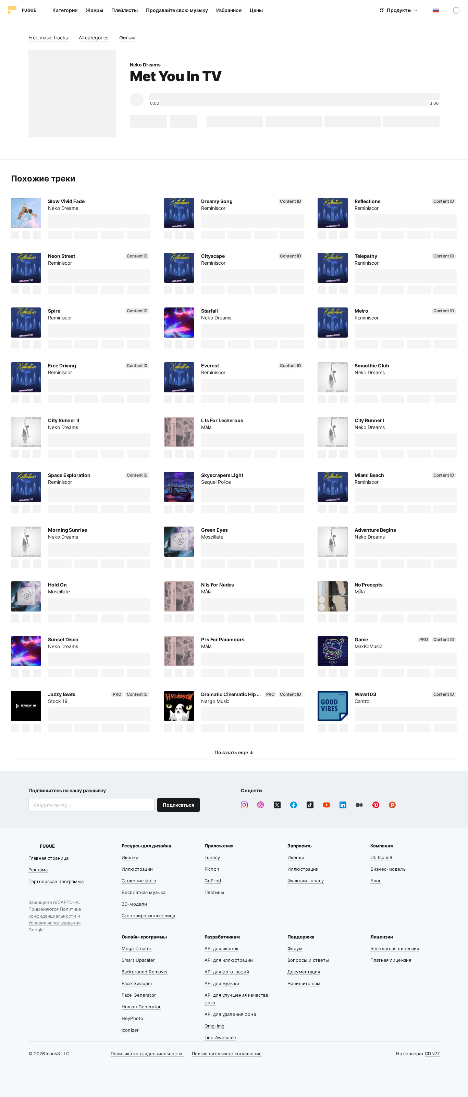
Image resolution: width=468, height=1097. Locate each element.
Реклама (38, 869)
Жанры (94, 10)
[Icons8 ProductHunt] (392, 805)
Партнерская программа (56, 881)
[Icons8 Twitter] (277, 805)
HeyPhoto (132, 1018)
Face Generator (139, 995)
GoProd (213, 880)
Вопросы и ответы (308, 960)
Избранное (229, 10)
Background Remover (145, 971)
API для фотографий (227, 971)
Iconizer (130, 1030)
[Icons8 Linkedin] (343, 805)
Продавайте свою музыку (177, 10)
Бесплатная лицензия (394, 948)
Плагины (214, 892)
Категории (64, 10)
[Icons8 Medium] (359, 805)
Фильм (127, 37)
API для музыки (222, 983)
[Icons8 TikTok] (310, 805)
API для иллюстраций (229, 960)
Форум (295, 948)
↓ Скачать (148, 121)
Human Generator (141, 1006)
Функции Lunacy (305, 880)
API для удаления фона (230, 1014)
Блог (375, 880)
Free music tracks (48, 37)
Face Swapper (137, 983)
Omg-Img (214, 1026)
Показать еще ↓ (234, 752)
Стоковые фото (139, 880)
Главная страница (48, 858)
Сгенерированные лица (148, 915)
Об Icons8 (381, 857)
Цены (256, 10)
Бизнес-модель (388, 869)
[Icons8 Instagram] (244, 805)
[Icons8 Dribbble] (261, 805)
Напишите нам (304, 983)
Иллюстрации (137, 869)
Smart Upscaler (138, 960)
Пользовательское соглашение (227, 1053)
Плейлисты (124, 10)
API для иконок (221, 948)
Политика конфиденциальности (147, 1053)
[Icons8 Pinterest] (376, 805)
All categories (94, 37)
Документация (303, 971)
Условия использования (54, 922)
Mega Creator (137, 948)
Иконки (130, 857)
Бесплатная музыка (143, 892)
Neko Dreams (145, 64)
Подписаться (178, 805)
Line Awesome (220, 1037)
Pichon (212, 869)
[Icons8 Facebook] (293, 805)
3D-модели (134, 904)
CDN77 (432, 1053)
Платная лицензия (390, 960)
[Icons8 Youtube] (326, 805)
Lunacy (212, 857)
